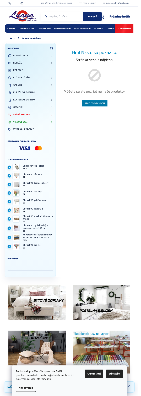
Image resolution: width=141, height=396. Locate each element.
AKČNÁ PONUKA (21, 114)
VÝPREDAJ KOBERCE (23, 129)
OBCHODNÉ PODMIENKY (87, 3)
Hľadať (92, 16)
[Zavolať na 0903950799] (13, 3)
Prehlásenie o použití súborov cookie (56, 3)
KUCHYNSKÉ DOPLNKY (24, 99)
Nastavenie (26, 388)
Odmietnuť (94, 374)
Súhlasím (114, 374)
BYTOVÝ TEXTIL (20, 55)
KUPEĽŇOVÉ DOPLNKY (24, 92)
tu (49, 379)
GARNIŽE (17, 85)
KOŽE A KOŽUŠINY (22, 77)
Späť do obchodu (94, 103)
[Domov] (10, 38)
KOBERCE (18, 70)
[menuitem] (10, 28)
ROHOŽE (17, 62)
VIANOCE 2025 (20, 121)
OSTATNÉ (18, 107)
